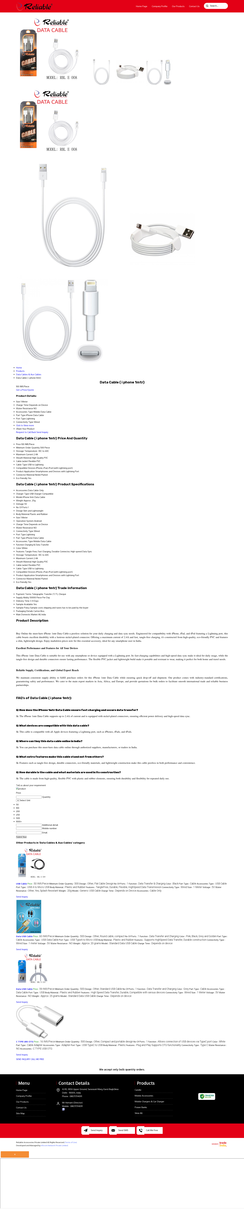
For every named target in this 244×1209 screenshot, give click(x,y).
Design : (96, 883)
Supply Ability (22, 597)
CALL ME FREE (37, 1059)
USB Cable (21, 883)
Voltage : (209, 887)
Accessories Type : (212, 883)
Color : (172, 883)
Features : (123, 887)
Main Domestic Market (27, 614)
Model (19, 497)
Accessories (21, 490)
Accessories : (149, 890)
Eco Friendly (21, 478)
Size (18, 517)
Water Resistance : (62, 943)
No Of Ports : (121, 883)
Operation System (25, 521)
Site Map (20, 1113)
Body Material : (67, 887)
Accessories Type (24, 541)
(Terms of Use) (71, 1142)
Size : (195, 887)
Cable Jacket (22, 461)
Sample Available (24, 604)
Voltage (20, 504)
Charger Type (22, 493)
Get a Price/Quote (25, 390)
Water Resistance (24, 527)
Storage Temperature (26, 451)
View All (138, 1113)
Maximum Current (24, 454)
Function (20, 544)
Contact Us (194, 6)
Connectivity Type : (174, 887)
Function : (147, 883)
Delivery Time (23, 601)
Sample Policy (23, 607)
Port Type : (32, 887)
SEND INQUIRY (23, 1059)
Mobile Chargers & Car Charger (149, 1101)
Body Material (22, 514)
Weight (19, 500)
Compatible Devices (25, 468)
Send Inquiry (42, 432)
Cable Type (21, 464)
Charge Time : (119, 890)
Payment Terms (23, 594)
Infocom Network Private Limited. (54, 1145)
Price (18, 444)
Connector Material (25, 474)
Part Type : (187, 883)
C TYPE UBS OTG (24, 1041)
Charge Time (22, 524)
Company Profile (159, 6)
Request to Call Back (26, 432)
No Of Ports (21, 507)
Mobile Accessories (144, 1095)
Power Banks (141, 1107)
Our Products (178, 6)
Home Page (141, 6)
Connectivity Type (24, 531)
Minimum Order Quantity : (64, 883)
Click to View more (25, 425)
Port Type (21, 534)
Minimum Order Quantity (28, 447)
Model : (86, 890)
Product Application (25, 471)
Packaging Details (24, 611)
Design (19, 510)
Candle (138, 1090)
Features (20, 551)
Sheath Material (23, 457)
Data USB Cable (24, 936)
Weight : (65, 890)
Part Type (21, 538)
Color (18, 548)
